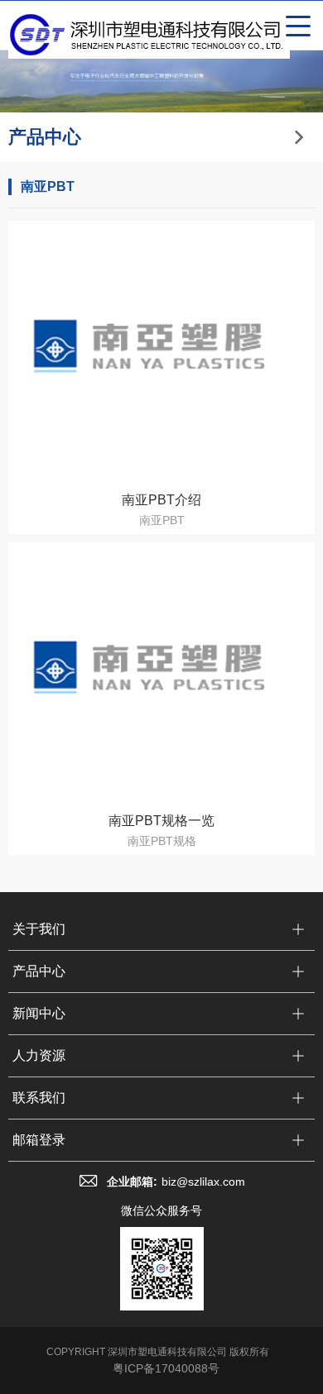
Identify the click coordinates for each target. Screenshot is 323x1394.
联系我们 (38, 1098)
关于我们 (38, 929)
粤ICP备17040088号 (166, 1368)
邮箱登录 (38, 1140)
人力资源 (38, 1055)
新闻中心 (38, 1013)
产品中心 (38, 971)
